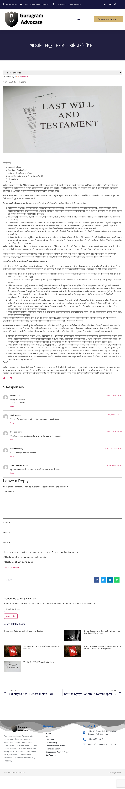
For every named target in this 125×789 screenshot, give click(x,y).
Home (48, 734)
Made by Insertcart (115, 773)
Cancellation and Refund (55, 746)
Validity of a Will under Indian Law (38, 662)
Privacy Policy (51, 743)
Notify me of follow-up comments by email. (25, 557)
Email (6, 533)
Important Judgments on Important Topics (23, 631)
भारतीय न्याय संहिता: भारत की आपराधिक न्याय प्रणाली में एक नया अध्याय (41, 647)
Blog (48, 737)
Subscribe (11, 616)
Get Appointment (52, 755)
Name (6, 523)
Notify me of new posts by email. (20, 562)
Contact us (50, 740)
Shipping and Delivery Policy (57, 752)
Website (6, 542)
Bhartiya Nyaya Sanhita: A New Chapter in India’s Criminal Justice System (102, 647)
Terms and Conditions (54, 749)
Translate (23, 76)
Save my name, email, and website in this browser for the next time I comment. (41, 552)
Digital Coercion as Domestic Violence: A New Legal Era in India (101, 632)
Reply (12, 406)
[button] (79, 19)
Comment (8, 492)
